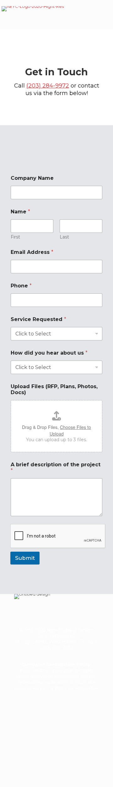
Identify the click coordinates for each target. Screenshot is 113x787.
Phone (21, 286)
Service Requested (38, 319)
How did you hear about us (49, 353)
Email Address (32, 252)
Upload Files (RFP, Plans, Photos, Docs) (54, 389)
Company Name (32, 178)
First (15, 237)
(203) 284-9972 (47, 85)
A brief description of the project (55, 468)
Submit (25, 558)
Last (64, 237)
